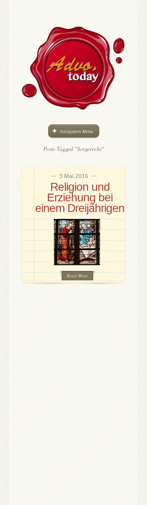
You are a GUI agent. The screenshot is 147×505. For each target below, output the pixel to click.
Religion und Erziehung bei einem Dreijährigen (80, 197)
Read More (77, 276)
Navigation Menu (76, 131)
